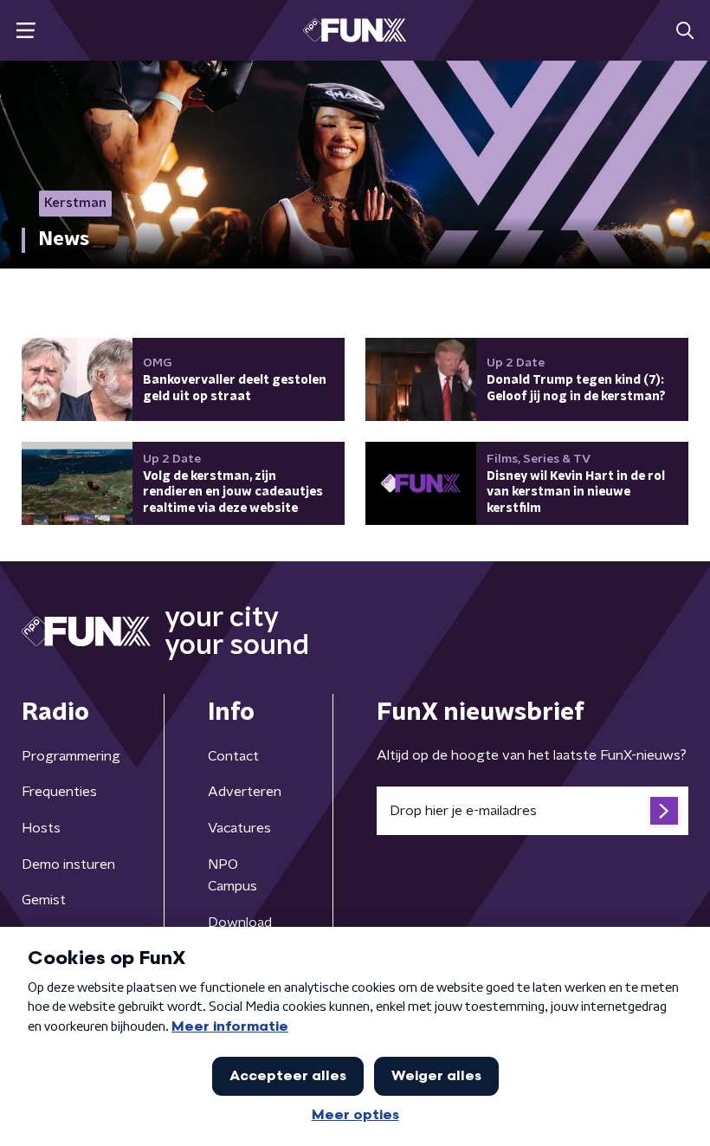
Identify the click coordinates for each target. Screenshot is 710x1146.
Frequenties (59, 792)
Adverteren (244, 792)
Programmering (71, 756)
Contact (233, 756)
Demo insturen (68, 864)
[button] (25, 31)
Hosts (41, 828)
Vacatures (239, 828)
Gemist (44, 900)
